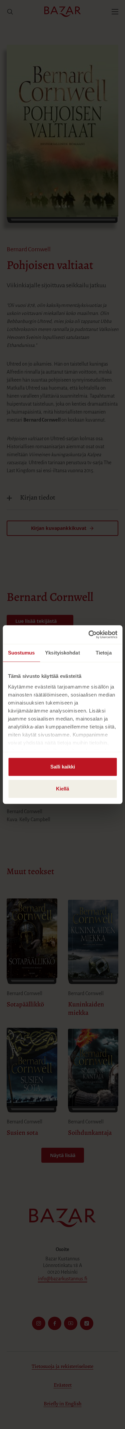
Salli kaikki (62, 766)
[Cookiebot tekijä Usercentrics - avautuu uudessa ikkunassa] (89, 634)
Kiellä (62, 788)
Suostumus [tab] (21, 653)
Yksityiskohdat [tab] (62, 653)
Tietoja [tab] (104, 653)
